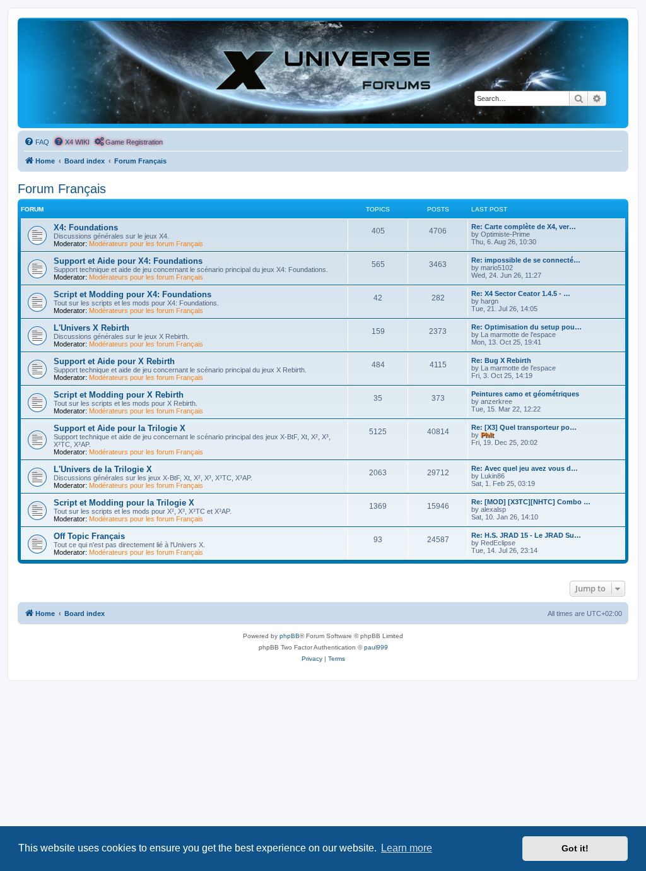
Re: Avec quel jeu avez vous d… (524, 468)
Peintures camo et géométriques (525, 394)
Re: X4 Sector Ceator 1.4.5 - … (520, 293)
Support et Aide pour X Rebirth (114, 361)
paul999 (376, 647)
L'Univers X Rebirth (91, 328)
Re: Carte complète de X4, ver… (523, 226)
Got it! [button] (575, 848)
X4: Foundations (86, 227)
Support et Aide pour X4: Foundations (128, 261)
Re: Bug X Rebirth (501, 360)
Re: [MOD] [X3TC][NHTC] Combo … (530, 502)
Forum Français (62, 189)
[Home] (323, 72)
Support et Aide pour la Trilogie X (119, 428)
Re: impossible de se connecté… (525, 260)
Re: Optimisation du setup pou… (526, 327)
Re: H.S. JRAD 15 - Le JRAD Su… (526, 535)
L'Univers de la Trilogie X (103, 469)
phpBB (289, 635)
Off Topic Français (89, 536)
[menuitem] (36, 142)
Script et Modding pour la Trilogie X (124, 502)
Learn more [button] (406, 848)
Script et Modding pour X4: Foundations (132, 294)
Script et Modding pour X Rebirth (119, 395)
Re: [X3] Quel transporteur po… (524, 427)
